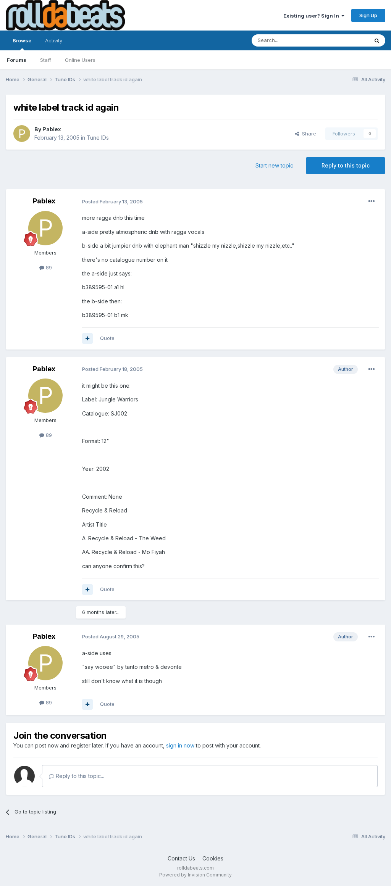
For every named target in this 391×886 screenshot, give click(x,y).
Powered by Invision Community (195, 875)
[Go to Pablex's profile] (21, 133)
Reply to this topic (346, 165)
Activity (53, 40)
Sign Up (368, 15)
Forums (16, 60)
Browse (22, 40)
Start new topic (274, 165)
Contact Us (181, 858)
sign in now (180, 745)
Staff (45, 60)
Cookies (212, 858)
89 (48, 267)
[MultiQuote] (87, 338)
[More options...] (371, 201)
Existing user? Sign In (312, 16)
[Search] (376, 40)
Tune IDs (98, 137)
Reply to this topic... (79, 776)
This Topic (346, 40)
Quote (107, 338)
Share (307, 133)
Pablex (51, 129)
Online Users (80, 60)
